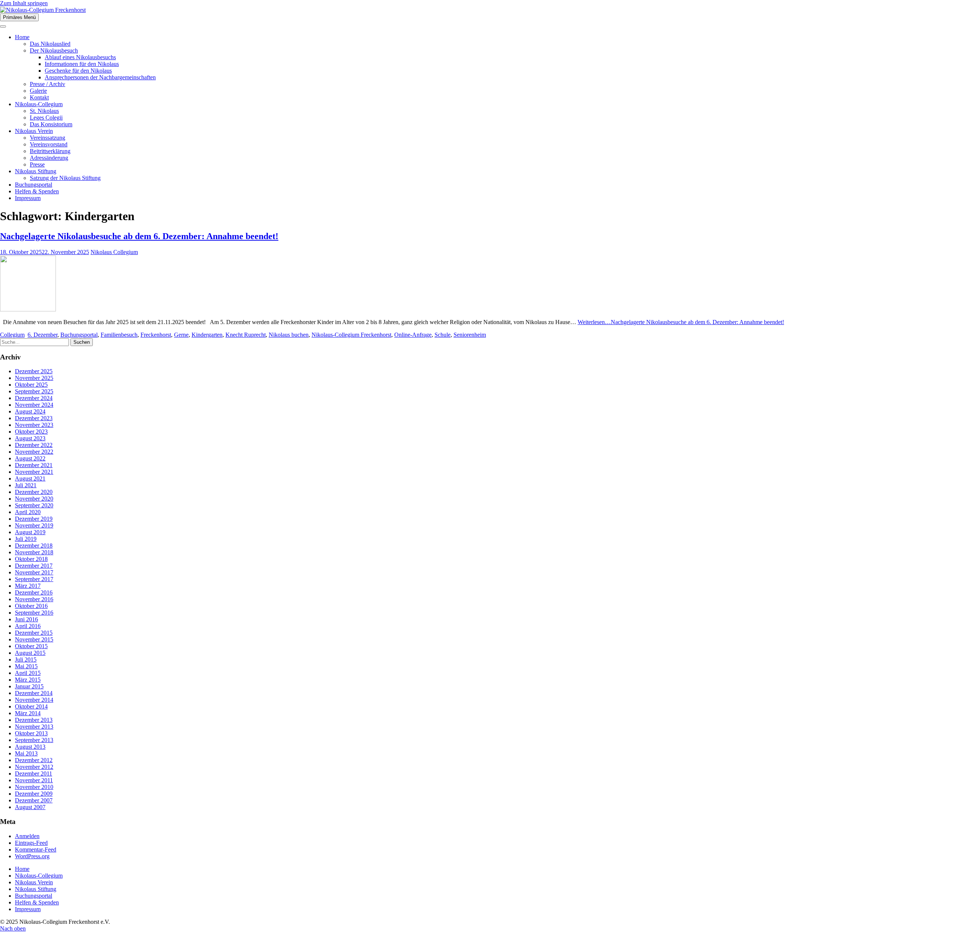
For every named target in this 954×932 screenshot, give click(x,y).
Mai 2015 (26, 666)
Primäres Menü (19, 17)
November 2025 (34, 378)
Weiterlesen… (681, 322)
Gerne (181, 335)
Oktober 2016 (31, 606)
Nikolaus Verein (34, 131)
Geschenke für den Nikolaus (78, 70)
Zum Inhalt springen (24, 3)
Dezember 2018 (34, 545)
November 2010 (34, 787)
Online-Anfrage (413, 335)
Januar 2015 (29, 686)
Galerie (38, 91)
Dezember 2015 (34, 633)
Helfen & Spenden (37, 191)
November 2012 (34, 767)
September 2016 (34, 612)
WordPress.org (32, 856)
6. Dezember (42, 335)
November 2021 (34, 472)
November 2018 (34, 552)
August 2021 (30, 478)
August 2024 (30, 411)
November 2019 (34, 525)
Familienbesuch (119, 335)
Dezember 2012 (34, 760)
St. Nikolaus (44, 111)
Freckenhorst (155, 335)
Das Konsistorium (51, 124)
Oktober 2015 (31, 646)
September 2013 (34, 740)
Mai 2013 (26, 753)
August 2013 (30, 747)
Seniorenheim (470, 335)
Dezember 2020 (34, 492)
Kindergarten (207, 335)
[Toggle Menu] (3, 26)
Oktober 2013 (31, 733)
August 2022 (30, 458)
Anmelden (27, 836)
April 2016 (28, 626)
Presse (37, 164)
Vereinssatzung (47, 137)
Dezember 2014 (34, 693)
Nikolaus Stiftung (35, 171)
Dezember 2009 (34, 793)
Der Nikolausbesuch (54, 50)
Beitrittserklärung (50, 151)
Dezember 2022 (34, 445)
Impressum (28, 198)
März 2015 (28, 679)
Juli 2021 (26, 485)
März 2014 (28, 713)
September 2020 (34, 505)
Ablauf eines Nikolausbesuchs (80, 57)
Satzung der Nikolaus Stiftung (65, 178)
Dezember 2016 (34, 592)
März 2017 (28, 586)
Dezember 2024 (34, 398)
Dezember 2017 (34, 565)
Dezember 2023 (34, 418)
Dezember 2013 (34, 720)
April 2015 (28, 673)
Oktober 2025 (31, 384)
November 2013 (34, 726)
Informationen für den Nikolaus (82, 64)
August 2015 (30, 653)
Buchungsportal (33, 184)
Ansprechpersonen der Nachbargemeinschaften (100, 77)
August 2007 (30, 807)
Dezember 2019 (34, 519)
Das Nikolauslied (50, 44)
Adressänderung (49, 158)
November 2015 (34, 639)
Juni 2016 (26, 619)
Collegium (12, 335)
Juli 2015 (26, 659)
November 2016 (34, 599)
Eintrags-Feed (31, 843)
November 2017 (34, 572)
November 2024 (34, 405)
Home (22, 37)
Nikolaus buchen (289, 335)
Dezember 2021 (34, 465)
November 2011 (34, 780)
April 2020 (28, 512)
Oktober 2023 (31, 431)
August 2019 (30, 532)
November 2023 (34, 425)
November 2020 (34, 498)
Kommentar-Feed (35, 849)
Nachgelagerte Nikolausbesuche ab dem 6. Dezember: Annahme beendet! (139, 236)
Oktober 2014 (31, 706)
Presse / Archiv (47, 84)
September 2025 (34, 391)
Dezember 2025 (34, 371)
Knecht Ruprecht (245, 335)
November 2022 (34, 451)
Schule (443, 335)
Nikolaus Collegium (114, 252)
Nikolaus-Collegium (39, 104)
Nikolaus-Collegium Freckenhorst (351, 335)
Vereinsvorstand (48, 144)
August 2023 (30, 438)
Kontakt (39, 97)
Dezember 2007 (34, 800)
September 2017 (34, 579)
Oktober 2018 (31, 559)
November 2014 (34, 700)
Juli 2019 (26, 539)
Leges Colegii (46, 117)
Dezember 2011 (33, 773)
